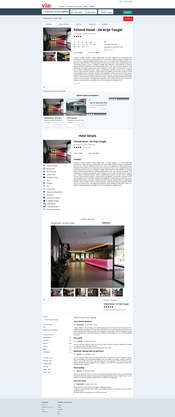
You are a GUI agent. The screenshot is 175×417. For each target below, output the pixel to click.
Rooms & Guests (103, 10)
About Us (44, 405)
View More (77, 83)
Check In (73, 10)
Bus (59, 411)
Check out (87, 10)
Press (43, 409)
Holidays (60, 409)
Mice (59, 414)
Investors (44, 411)
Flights (59, 405)
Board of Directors (47, 407)
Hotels (59, 407)
